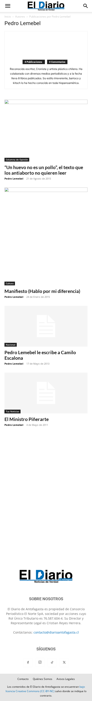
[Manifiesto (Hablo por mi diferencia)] (46, 236)
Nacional (10, 344)
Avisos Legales (65, 679)
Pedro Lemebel (13, 178)
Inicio (7, 16)
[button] (7, 6)
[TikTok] (52, 662)
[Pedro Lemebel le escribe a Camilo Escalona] (46, 326)
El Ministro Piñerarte (26, 419)
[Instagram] (40, 662)
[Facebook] (27, 662)
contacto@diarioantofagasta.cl (56, 632)
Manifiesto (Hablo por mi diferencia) (42, 291)
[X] (64, 662)
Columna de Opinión (17, 159)
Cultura (10, 283)
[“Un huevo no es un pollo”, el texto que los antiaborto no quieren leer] (46, 131)
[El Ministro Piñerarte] (46, 393)
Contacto (23, 679)
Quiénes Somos (42, 679)
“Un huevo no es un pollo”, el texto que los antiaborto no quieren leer (43, 170)
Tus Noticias (12, 411)
